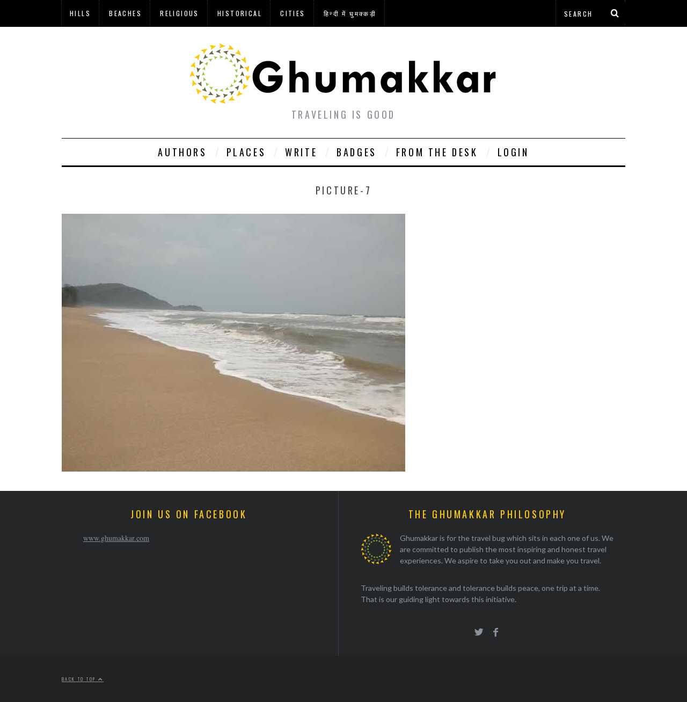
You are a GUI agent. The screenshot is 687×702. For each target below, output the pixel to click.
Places (246, 152)
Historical (239, 13)
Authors (182, 152)
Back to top (80, 679)
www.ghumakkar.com (116, 538)
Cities (292, 13)
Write (301, 152)
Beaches (125, 13)
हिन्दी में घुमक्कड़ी (350, 13)
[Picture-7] (233, 468)
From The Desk (437, 152)
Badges (357, 152)
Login (513, 152)
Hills (80, 13)
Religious (179, 13)
